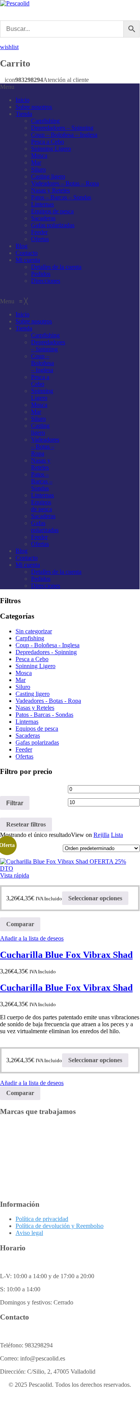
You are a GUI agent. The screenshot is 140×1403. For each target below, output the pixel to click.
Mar (36, 162)
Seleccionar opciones (95, 898)
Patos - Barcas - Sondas (44, 714)
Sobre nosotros (34, 107)
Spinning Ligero (51, 148)
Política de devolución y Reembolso (60, 1226)
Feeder (39, 232)
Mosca (39, 155)
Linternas (42, 204)
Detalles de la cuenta (56, 267)
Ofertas (40, 239)
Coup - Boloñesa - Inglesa (48, 645)
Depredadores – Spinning (62, 127)
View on (81, 835)
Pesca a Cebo (47, 141)
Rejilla (101, 835)
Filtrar (14, 802)
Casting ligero (48, 176)
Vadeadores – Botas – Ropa (65, 183)
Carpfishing (45, 120)
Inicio (22, 100)
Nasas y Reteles (50, 190)
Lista (117, 835)
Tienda (24, 114)
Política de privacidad (42, 1219)
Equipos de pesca (52, 211)
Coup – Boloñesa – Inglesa (64, 134)
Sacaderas (43, 218)
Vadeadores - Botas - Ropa (48, 700)
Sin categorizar (34, 631)
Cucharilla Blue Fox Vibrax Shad (66, 955)
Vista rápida (14, 875)
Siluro (38, 169)
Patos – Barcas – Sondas (61, 197)
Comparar (20, 924)
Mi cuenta (28, 260)
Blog (22, 246)
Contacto (27, 253)
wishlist (9, 47)
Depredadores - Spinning (46, 652)
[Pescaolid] (14, 3)
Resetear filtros (26, 824)
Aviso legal (29, 1233)
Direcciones (45, 280)
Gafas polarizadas (52, 225)
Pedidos (40, 273)
